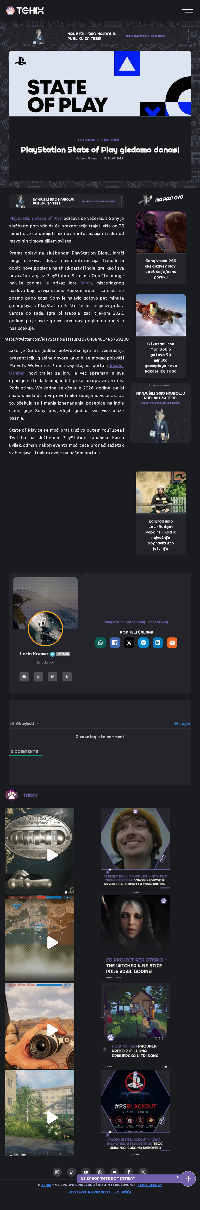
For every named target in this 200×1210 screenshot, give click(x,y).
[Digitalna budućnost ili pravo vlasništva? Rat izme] (148, 1117)
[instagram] (57, 1172)
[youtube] (85, 1172)
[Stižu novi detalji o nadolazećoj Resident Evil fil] (148, 855)
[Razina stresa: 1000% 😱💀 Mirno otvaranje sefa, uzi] (52, 855)
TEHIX (46, 1185)
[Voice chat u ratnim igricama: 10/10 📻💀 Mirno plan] (52, 942)
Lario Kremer (44, 654)
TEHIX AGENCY (150, 1185)
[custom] (71, 1172)
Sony (141, 622)
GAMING (103, 140)
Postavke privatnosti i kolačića (100, 1192)
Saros (86, 283)
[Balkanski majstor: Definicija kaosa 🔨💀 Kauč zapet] (52, 1117)
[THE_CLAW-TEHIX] (100, 35)
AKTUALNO (87, 140)
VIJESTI (116, 140)
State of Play (48, 218)
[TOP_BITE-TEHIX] (66, 200)
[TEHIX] (24, 10)
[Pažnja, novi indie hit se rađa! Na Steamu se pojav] (148, 1030)
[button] (187, 10)
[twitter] (143, 1172)
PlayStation (21, 218)
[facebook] (128, 1172)
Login (184, 723)
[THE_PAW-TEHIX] (160, 412)
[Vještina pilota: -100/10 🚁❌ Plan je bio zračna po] (52, 1030)
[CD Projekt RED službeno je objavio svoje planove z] (148, 942)
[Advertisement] (66, 499)
